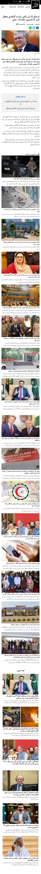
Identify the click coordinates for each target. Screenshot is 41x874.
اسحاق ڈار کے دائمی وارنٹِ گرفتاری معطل (20, 108)
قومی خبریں (30, 24)
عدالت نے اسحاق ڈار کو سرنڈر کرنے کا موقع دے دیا (20, 103)
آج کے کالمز (12, 7)
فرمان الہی (24, 1)
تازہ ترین (27, 7)
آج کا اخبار (21, 7)
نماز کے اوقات (16, 1)
